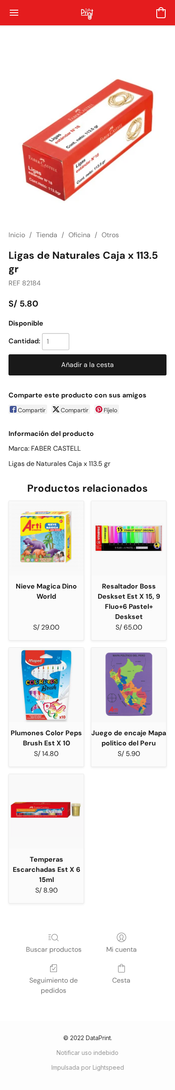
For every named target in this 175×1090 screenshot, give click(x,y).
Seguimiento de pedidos (53, 985)
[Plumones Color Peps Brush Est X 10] (46, 685)
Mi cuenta (121, 949)
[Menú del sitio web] (14, 13)
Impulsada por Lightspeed (87, 1067)
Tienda (46, 234)
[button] (87, 12)
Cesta (121, 980)
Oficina (79, 234)
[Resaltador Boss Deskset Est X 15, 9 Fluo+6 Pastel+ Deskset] (128, 538)
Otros (110, 234)
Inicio (16, 234)
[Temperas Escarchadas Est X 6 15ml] (46, 811)
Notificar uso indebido (87, 1052)
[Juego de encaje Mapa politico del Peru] (128, 685)
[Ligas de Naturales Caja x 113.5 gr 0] (88, 137)
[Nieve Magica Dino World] (46, 538)
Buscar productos (54, 949)
